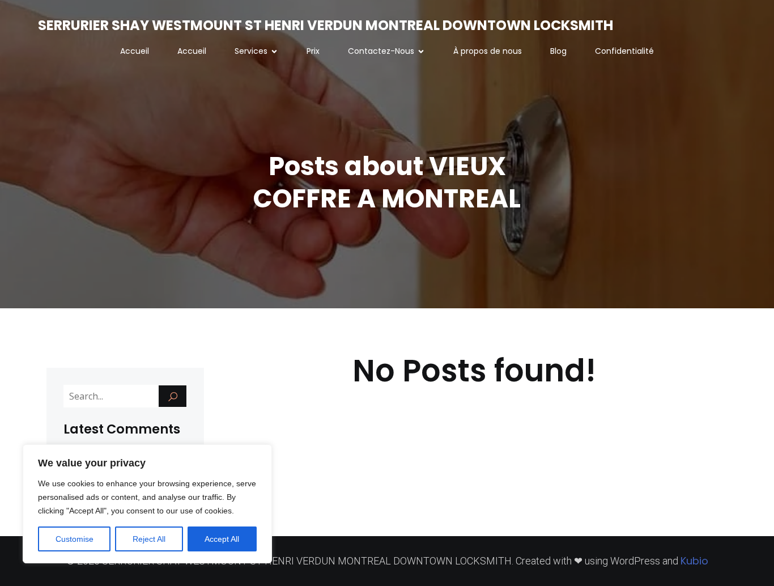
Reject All (149, 538)
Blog (558, 51)
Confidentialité (624, 51)
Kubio (694, 561)
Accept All (222, 538)
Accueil (134, 51)
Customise (74, 538)
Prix (313, 51)
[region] (147, 503)
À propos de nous (487, 51)
